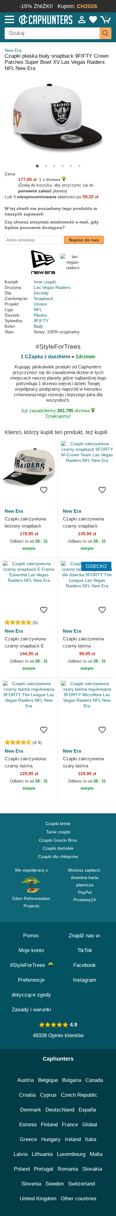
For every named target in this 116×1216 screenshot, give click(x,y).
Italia (90, 1139)
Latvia (21, 1154)
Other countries (79, 1199)
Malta (96, 1154)
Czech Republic (79, 1095)
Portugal (43, 1169)
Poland (22, 1169)
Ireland (73, 1139)
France (70, 1125)
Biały (38, 326)
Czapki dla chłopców (58, 856)
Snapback (43, 298)
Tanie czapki (58, 831)
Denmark (30, 1110)
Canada (94, 1080)
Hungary (51, 1139)
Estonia (28, 1125)
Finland (49, 1125)
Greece (28, 1139)
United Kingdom (38, 1199)
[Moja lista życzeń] (93, 19)
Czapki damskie (58, 848)
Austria (25, 1080)
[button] (37, 166)
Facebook (84, 965)
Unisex (40, 304)
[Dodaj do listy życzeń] (44, 489)
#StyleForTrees (29, 965)
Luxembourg (71, 1154)
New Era (13, 50)
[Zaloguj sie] (82, 19)
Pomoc (31, 936)
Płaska (40, 315)
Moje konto (31, 950)
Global (89, 1125)
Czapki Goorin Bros (58, 840)
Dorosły (41, 292)
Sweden (54, 1184)
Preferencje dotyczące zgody (31, 987)
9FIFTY (41, 320)
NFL (38, 309)
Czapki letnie (58, 823)
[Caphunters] (34, 19)
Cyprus (48, 1095)
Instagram (84, 980)
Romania (68, 1169)
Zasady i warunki (31, 1010)
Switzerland (81, 1184)
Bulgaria (71, 1080)
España (87, 1110)
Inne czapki (45, 281)
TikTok (84, 950)
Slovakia (92, 1169)
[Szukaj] (105, 33)
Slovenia (31, 1184)
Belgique (48, 1080)
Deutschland (59, 1110)
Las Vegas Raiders (52, 287)
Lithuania (42, 1154)
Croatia (27, 1095)
